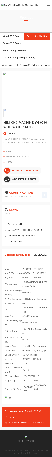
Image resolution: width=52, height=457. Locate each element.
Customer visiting (16, 224)
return (11, 417)
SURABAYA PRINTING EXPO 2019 (25, 230)
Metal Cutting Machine (14, 50)
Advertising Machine (37, 36)
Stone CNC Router (12, 43)
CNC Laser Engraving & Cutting (19, 57)
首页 (16, 65)
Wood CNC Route (12, 36)
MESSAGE (40, 254)
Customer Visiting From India (21, 235)
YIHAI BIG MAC (15, 241)
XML (36, 453)
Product (25, 65)
